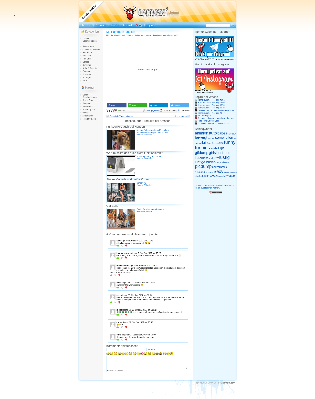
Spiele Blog (88, 100)
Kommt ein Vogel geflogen (121, 116)
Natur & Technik (90, 68)
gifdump (201, 153)
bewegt (201, 137)
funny (229, 142)
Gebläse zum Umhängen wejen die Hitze (216, 110)
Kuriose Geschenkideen (90, 40)
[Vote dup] (117, 245)
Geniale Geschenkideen (90, 96)
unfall (223, 176)
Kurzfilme (87, 65)
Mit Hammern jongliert (120, 31)
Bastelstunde (88, 46)
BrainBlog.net (89, 109)
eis (235, 138)
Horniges (87, 74)
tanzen (213, 176)
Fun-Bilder (87, 52)
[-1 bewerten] (126, 245)
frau (221, 143)
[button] (116, 105)
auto (213, 133)
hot (218, 153)
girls (212, 153)
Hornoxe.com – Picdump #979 (211, 108)
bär (213, 138)
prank (223, 166)
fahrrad (198, 143)
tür (218, 176)
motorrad (219, 162)
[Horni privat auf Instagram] (214, 92)
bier (209, 138)
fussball (215, 148)
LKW (216, 158)
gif (222, 148)
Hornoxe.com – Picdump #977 (211, 113)
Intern (156, 111)
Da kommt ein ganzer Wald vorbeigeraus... (216, 118)
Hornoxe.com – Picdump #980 (211, 102)
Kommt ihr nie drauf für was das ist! (213, 123)
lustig (224, 157)
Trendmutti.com (89, 119)
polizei (216, 167)
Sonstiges (87, 77)
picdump (203, 166)
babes (222, 133)
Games (86, 62)
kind (205, 158)
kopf (211, 158)
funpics (202, 147)
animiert (201, 133)
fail (204, 143)
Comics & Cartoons (91, 49)
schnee (209, 172)
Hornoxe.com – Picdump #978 (211, 105)
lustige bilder (205, 162)
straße (198, 176)
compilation (224, 137)
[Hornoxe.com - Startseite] (157, 21)
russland (200, 172)
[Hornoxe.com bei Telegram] (214, 60)
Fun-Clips (87, 56)
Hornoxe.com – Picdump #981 (211, 100)
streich (205, 175)
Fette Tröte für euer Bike (208, 121)
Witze (85, 80)
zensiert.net (88, 116)
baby (229, 134)
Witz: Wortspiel (204, 115)
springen (233, 172)
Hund (226, 153)
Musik (226, 162)
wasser (231, 175)
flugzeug (215, 143)
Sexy (218, 171)
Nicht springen (180, 116)
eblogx (86, 113)
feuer (209, 143)
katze (199, 158)
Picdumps (87, 71)
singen (226, 172)
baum (234, 134)
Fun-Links (87, 59)
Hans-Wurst (88, 106)
